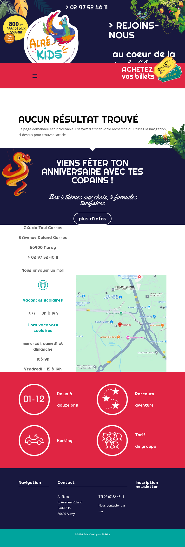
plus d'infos (92, 219)
